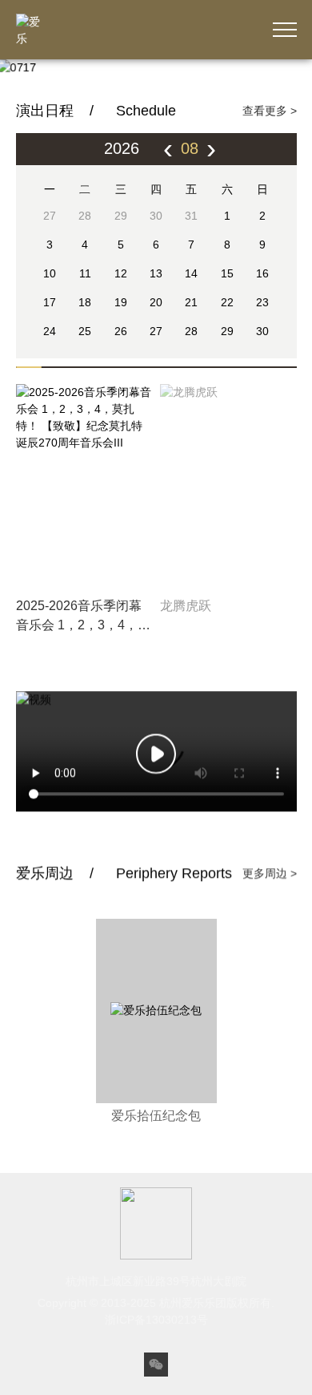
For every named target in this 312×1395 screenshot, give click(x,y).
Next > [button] (280, 65)
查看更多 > (269, 110)
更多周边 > (269, 910)
